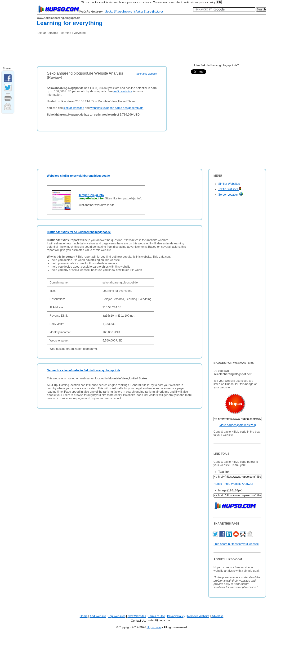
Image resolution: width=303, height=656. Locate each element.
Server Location (228, 194)
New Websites (137, 616)
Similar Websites (229, 183)
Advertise (217, 616)
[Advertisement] (123, 48)
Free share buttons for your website (236, 544)
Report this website (146, 73)
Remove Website (198, 616)
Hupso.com (154, 627)
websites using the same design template (116, 108)
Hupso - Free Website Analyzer (233, 483)
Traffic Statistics (228, 189)
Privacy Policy (176, 616)
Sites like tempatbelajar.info (123, 198)
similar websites (73, 108)
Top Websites (116, 616)
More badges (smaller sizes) (237, 425)
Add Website (98, 616)
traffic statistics (122, 91)
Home (84, 616)
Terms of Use (156, 616)
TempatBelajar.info (91, 195)
